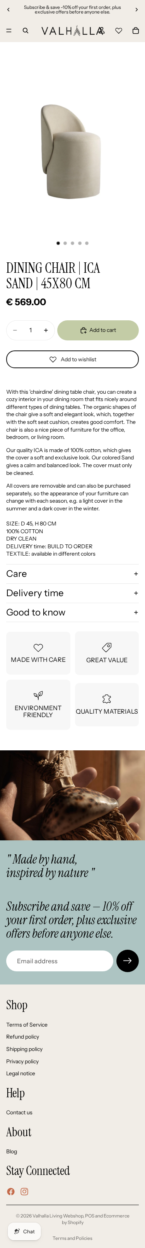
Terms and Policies (72, 1238)
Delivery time (35, 592)
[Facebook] (10, 1191)
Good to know (35, 612)
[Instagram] (24, 1191)
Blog (11, 1151)
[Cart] (135, 30)
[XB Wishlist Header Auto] (118, 29)
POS (89, 1216)
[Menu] (9, 30)
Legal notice (20, 1073)
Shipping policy (24, 1049)
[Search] (25, 30)
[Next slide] (136, 9)
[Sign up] (127, 961)
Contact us (19, 1112)
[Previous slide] (8, 9)
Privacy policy (22, 1061)
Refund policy (22, 1037)
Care (16, 573)
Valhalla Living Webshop (57, 1216)
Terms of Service (27, 1024)
